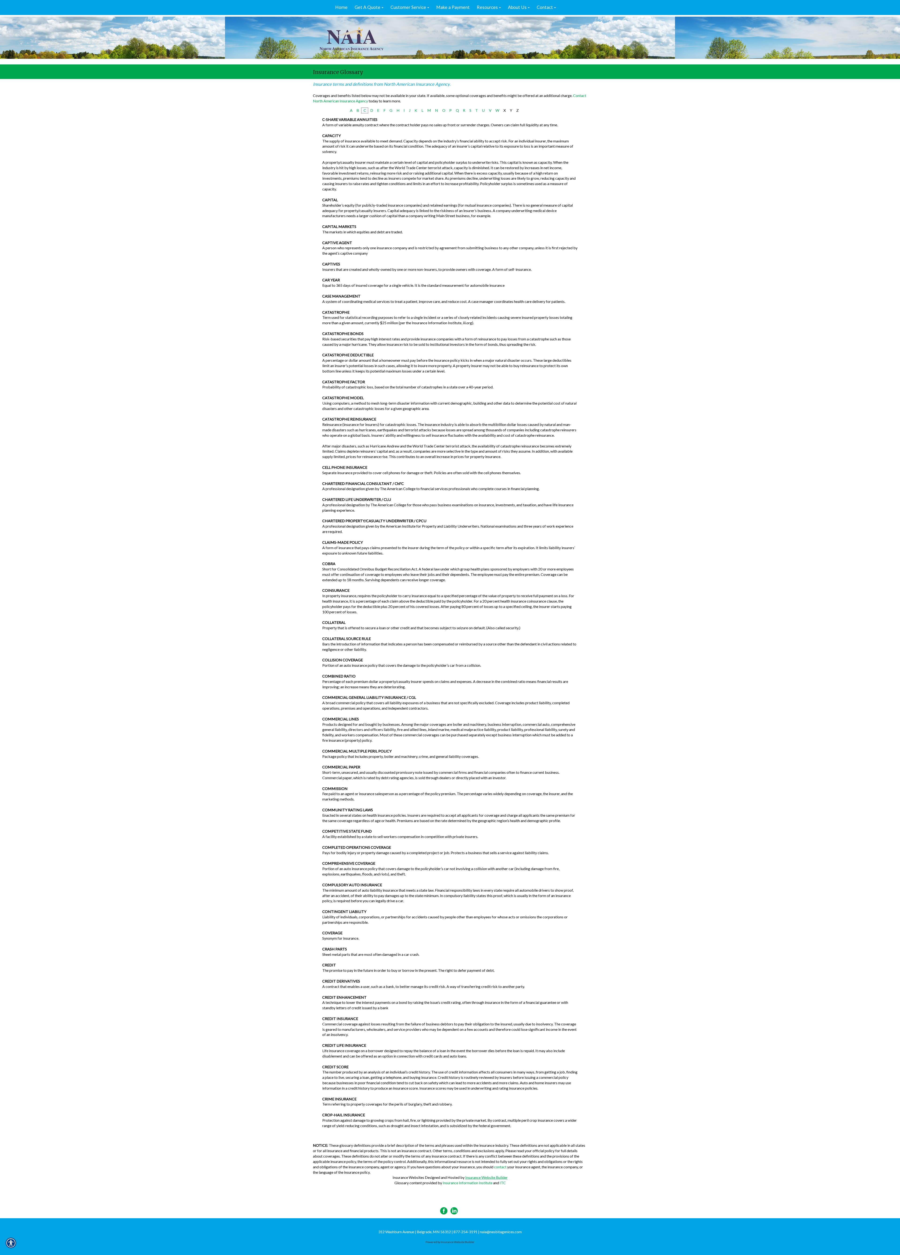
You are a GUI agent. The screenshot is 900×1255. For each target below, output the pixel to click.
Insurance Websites (408, 1177)
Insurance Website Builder (486, 1177)
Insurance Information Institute (467, 1183)
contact (500, 1167)
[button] (369, 7)
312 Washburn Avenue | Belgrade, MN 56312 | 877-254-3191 (427, 1231)
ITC (503, 1183)
